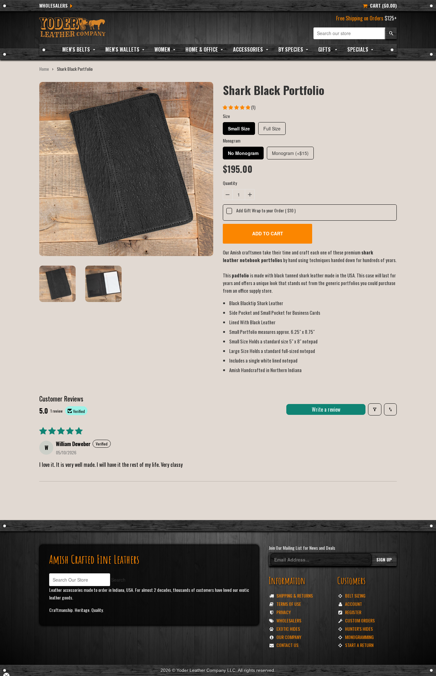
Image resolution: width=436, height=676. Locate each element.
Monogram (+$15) (290, 153)
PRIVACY (283, 612)
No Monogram (243, 153)
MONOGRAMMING (359, 637)
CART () (382, 5)
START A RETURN (359, 645)
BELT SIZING (355, 595)
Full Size (272, 128)
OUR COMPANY (288, 637)
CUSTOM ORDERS (360, 620)
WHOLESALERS (53, 5)
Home (44, 68)
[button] (237, 107)
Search (118, 580)
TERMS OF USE (288, 603)
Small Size (239, 128)
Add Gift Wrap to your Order (266, 210)
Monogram (231, 140)
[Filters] (374, 409)
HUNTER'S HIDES (359, 628)
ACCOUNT (353, 603)
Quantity (230, 183)
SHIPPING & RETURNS (294, 595)
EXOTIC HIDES (288, 628)
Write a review (326, 409)
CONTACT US (287, 645)
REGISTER (353, 612)
